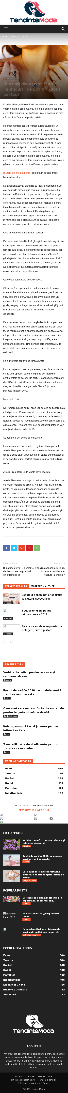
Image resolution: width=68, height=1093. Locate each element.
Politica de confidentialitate (22, 1079)
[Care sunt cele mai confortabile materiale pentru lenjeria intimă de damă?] (11, 876)
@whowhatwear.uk (34, 810)
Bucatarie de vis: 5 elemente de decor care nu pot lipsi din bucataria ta (18, 571)
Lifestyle (7, 680)
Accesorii (23, 36)
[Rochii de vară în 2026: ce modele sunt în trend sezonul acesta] (11, 860)
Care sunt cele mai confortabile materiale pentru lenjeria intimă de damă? (43, 874)
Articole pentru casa (31, 935)
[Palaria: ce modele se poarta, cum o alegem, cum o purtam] (11, 629)
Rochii (7, 698)
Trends (26, 903)
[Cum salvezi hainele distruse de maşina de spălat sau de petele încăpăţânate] (11, 933)
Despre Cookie (45, 1076)
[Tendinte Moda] (34, 12)
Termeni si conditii (47, 1079)
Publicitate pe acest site (29, 1083)
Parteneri (31, 1076)
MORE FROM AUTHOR (43, 586)
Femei (13, 36)
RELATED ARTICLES (16, 586)
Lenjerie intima (10, 716)
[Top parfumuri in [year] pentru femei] (11, 916)
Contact (46, 1083)
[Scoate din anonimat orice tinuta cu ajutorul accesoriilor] (11, 598)
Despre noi (18, 1076)
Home (4, 36)
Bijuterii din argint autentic (17, 172)
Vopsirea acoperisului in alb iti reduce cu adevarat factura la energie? (50, 571)
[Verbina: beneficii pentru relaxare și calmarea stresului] (11, 844)
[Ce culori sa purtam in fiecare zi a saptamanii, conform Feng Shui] (11, 899)
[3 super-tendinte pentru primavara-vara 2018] (11, 614)
